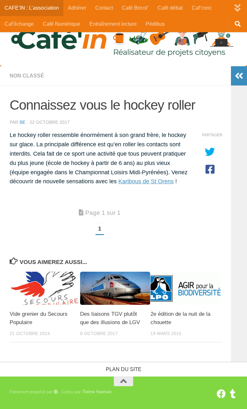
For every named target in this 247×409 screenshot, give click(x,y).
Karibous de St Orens (146, 181)
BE (22, 122)
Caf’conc (202, 8)
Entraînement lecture (113, 24)
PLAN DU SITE (124, 369)
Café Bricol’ (135, 8)
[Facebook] (221, 393)
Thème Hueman (97, 391)
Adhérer (77, 8)
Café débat (170, 8)
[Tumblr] (232, 393)
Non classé (27, 75)
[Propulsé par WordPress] (56, 392)
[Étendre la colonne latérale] (239, 76)
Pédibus (155, 24)
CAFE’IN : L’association (32, 8)
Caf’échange (19, 24)
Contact (104, 8)
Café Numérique (61, 24)
